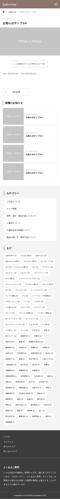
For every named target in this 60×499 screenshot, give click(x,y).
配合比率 (10, 416)
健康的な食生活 (36, 342)
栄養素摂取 (10, 376)
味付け (49, 353)
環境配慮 (23, 388)
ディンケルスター (38, 290)
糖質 (20, 399)
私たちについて (10, 451)
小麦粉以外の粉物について (18, 230)
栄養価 (36, 370)
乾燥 (47, 330)
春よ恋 (36, 365)
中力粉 (36, 330)
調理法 (9, 411)
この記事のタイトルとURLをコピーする (30, 64)
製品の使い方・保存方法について (21, 237)
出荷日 (9, 353)
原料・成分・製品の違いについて (21, 216)
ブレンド (10, 313)
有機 (47, 365)
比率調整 (25, 376)
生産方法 (36, 388)
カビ (35, 267)
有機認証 (23, 370)
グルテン (25, 273)
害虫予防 (33, 359)
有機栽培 (10, 370)
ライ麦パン (10, 330)
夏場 (22, 359)
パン (27, 302)
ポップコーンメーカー (15, 324)
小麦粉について (13, 223)
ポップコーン (32, 319)
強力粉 (24, 365)
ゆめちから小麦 (12, 261)
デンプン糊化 (11, 296)
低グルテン (10, 336)
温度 (50, 376)
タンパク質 (47, 284)
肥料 (8, 405)
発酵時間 (10, 393)
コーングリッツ (41, 273)
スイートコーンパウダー (29, 279)
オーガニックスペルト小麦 (16, 267)
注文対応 (38, 376)
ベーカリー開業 (44, 313)
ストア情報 (11, 209)
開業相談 (36, 416)
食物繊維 (10, 422)
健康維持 (10, 347)
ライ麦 (46, 324)
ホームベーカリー (13, 319)
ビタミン (25, 307)
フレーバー (39, 307)
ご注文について (13, 201)
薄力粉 (47, 405)
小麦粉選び (10, 365)
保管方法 (10, 342)
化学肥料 (21, 353)
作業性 (37, 336)
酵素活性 (23, 416)
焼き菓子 (43, 382)
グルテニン (10, 273)
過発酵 (31, 411)
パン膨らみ (10, 307)
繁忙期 (41, 399)
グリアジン (47, 267)
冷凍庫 (34, 347)
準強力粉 (20, 382)
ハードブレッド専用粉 (41, 296)
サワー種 (10, 279)
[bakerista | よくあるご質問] (10, 4)
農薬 (20, 411)
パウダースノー (12, 302)
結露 (30, 399)
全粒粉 (22, 347)
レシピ (24, 330)
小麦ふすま (47, 359)
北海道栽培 (36, 353)
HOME (6, 437)
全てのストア (9, 446)
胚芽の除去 (20, 405)
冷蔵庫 (46, 347)
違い (42, 411)
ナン (25, 296)
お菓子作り (10, 256)
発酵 (48, 388)
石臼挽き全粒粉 (26, 393)
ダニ (8, 290)
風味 (48, 416)
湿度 (8, 382)
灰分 (32, 382)
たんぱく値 (26, 256)
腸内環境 (35, 405)
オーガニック (47, 261)
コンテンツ (8, 442)
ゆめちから (41, 256)
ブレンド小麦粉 (26, 313)
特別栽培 (10, 388)
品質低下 (10, 359)
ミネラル (33, 324)
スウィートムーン (13, 284)
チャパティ (20, 290)
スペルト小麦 (32, 284)
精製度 (9, 399)
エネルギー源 (30, 261)
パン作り (38, 302)
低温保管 (25, 336)
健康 (22, 342)
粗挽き (41, 393)
